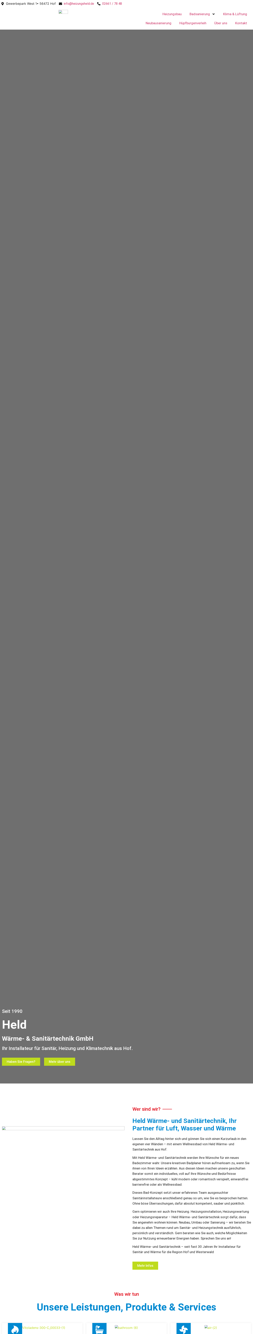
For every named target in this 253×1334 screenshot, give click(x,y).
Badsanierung (200, 14)
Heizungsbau (172, 14)
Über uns (220, 23)
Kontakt (241, 23)
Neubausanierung (158, 23)
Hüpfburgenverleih (192, 23)
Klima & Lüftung (235, 14)
